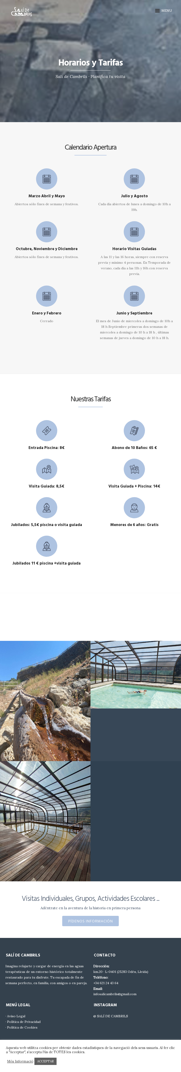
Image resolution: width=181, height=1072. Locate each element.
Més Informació (20, 1061)
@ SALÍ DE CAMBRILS (110, 1016)
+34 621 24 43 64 (105, 983)
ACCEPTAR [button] (45, 1061)
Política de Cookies (22, 1027)
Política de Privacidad (24, 1022)
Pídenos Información (90, 921)
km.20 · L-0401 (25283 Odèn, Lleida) (120, 972)
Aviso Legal (16, 1016)
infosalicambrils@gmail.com (114, 994)
